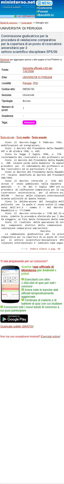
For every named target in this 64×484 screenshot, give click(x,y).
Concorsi (44, 8)
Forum (42, 11)
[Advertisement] (32, 375)
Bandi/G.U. (45, 15)
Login (19, 16)
